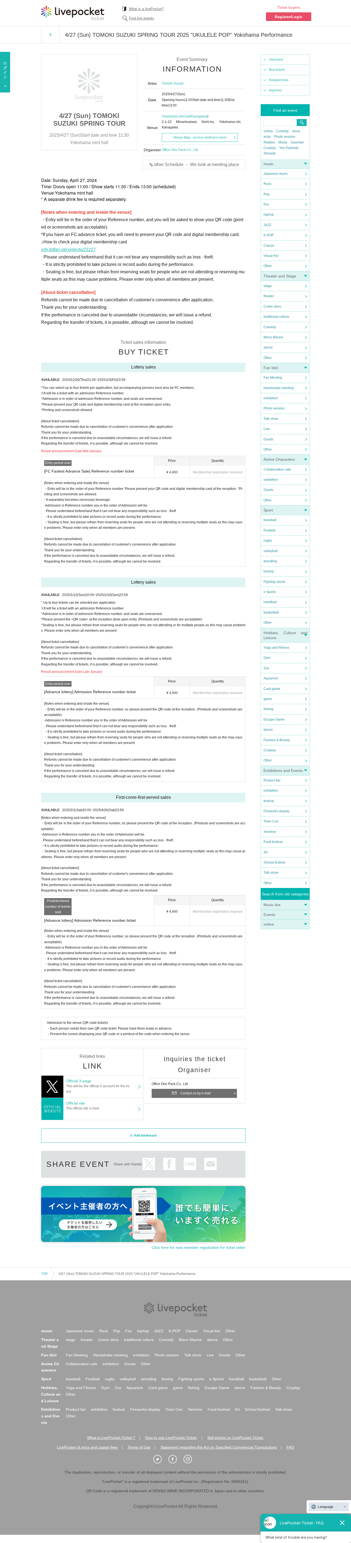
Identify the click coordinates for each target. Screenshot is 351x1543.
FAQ (290, 1447)
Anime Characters (279, 459)
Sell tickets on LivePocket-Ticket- (235, 1437)
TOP (44, 1274)
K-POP (269, 235)
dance (268, 347)
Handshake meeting (279, 388)
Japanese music (276, 174)
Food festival (273, 842)
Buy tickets (277, 70)
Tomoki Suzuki (172, 83)
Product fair (272, 780)
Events (269, 914)
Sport (268, 510)
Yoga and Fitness (276, 648)
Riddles (269, 142)
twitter (149, 1164)
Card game (272, 689)
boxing (269, 571)
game (268, 699)
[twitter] (160, 1459)
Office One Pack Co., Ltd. (180, 150)
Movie (282, 142)
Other (268, 266)
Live (267, 429)
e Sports (270, 592)
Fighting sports (274, 582)
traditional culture (276, 317)
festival (269, 801)
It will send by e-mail (210, 1164)
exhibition (271, 398)
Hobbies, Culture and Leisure (51, 1394)
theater (269, 296)
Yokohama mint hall (176, 116)
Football (270, 530)
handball (270, 602)
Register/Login (288, 17)
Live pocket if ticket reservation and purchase (72, 12)
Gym (267, 658)
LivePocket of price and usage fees (87, 1447)
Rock (267, 184)
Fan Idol (271, 368)
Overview (276, 59)
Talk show (271, 419)
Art (266, 852)
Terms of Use (139, 1447)
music (269, 164)
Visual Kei (271, 256)
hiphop (269, 215)
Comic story (272, 306)
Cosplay (270, 148)
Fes (266, 204)
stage (268, 286)
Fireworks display (277, 811)
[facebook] (175, 1459)
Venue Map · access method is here (200, 137)
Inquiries (275, 90)
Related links (278, 80)
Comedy (282, 131)
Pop (267, 194)
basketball (271, 612)
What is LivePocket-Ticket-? (111, 1437)
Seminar (270, 832)
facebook (169, 1164)
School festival (274, 862)
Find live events (141, 18)
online (268, 131)
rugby (268, 541)
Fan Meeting (273, 378)
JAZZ (267, 225)
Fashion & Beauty (277, 740)
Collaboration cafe (277, 469)
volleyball (271, 551)
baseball (270, 520)
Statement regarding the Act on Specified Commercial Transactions (218, 1447)
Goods (268, 439)
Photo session (284, 137)
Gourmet (297, 142)
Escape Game (274, 719)
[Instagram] (190, 1459)
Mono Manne (273, 337)
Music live (272, 905)
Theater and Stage (280, 276)
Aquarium (271, 678)
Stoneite (270, 153)
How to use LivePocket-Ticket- (171, 1437)
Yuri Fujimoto (289, 148)
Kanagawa (199, 116)
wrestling (270, 561)
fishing (268, 709)
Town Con (271, 821)
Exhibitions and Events (283, 770)
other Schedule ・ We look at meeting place (196, 164)
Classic (269, 246)
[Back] (50, 34)
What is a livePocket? (146, 9)
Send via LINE (190, 1164)
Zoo (266, 668)
